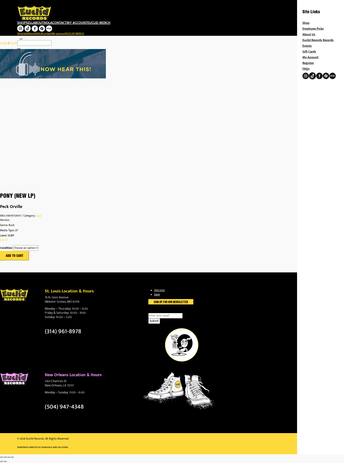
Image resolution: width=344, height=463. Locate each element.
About (38, 23)
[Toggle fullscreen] (5, 457)
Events (307, 46)
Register (308, 63)
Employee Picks (313, 28)
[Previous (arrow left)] (1, 461)
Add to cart (14, 255)
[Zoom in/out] (1, 457)
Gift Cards (309, 51)
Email (158, 311)
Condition (6, 248)
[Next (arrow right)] (5, 461)
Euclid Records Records (318, 40)
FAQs (306, 69)
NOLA (48, 23)
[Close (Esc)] (12, 457)
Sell (29, 23)
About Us (308, 34)
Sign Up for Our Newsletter (171, 302)
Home (4, 43)
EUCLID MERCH (98, 23)
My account (77, 23)
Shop (21, 23)
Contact (59, 23)
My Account (310, 57)
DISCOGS (159, 290)
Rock (13, 43)
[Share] (8, 457)
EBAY (157, 294)
